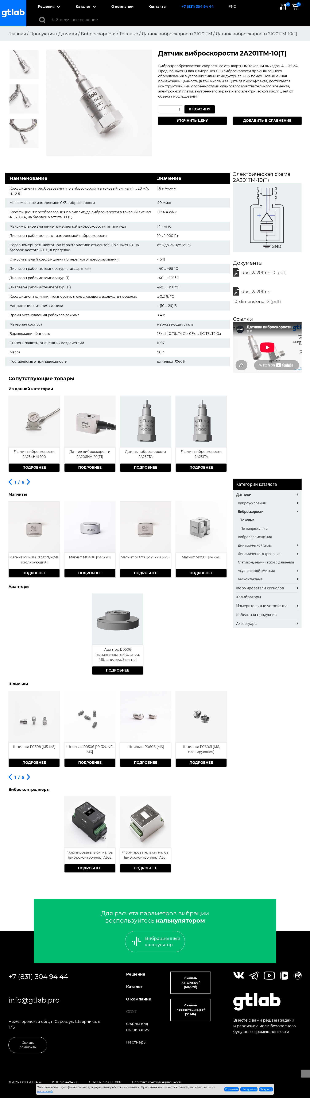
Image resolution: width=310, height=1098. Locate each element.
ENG (232, 7)
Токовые (247, 520)
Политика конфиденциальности (157, 1082)
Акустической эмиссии (256, 570)
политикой (45, 1091)
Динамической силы (255, 545)
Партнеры (136, 1042)
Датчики (243, 494)
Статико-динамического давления (266, 562)
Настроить (248, 1089)
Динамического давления (259, 553)
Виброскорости (250, 511)
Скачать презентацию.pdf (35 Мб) (191, 1009)
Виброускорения (252, 503)
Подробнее (34, 468)
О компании (122, 7)
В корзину (199, 109)
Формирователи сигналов (260, 587)
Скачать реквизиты (27, 1045)
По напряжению (253, 528)
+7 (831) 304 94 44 (198, 7)
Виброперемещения (255, 537)
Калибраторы (248, 596)
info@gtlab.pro (33, 1000)
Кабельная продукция (256, 614)
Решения (46, 7)
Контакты (157, 7)
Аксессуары (246, 623)
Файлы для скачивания (138, 1027)
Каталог (83, 7)
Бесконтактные (250, 579)
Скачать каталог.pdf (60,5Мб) (190, 982)
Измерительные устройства (261, 605)
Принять (231, 1089)
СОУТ (131, 1011)
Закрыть (266, 1089)
